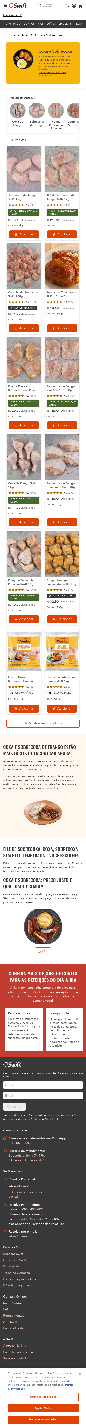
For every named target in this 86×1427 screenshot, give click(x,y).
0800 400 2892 (33, 1209)
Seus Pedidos (12, 1303)
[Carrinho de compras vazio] (80, 5)
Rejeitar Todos (43, 1408)
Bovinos (29, 23)
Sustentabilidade (15, 1358)
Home (10, 35)
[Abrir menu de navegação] (5, 6)
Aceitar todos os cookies (43, 1419)
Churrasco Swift (14, 1260)
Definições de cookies (43, 1396)
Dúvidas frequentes (17, 1285)
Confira (43, 952)
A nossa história (14, 1345)
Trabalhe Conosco (16, 1273)
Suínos (51, 23)
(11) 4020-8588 (20, 1143)
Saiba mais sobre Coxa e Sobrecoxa (52, 74)
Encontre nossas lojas (18, 1352)
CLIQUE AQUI (19, 1186)
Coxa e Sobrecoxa (48, 35)
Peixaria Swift (12, 1266)
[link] (12, 15)
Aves (41, 23)
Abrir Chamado (20, 1236)
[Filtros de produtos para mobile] (77, 140)
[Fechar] (79, 1374)
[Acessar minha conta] (74, 5)
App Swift (10, 1322)
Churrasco (13, 23)
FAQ (6, 1309)
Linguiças (65, 23)
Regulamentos (13, 1315)
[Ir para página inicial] (18, 5)
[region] (43, 1397)
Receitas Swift (13, 1254)
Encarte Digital (14, 1328)
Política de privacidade (19, 1279)
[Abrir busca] (67, 5)
